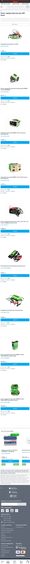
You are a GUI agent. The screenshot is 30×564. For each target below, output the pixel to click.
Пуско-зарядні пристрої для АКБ (18, 10)
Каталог (3, 527)
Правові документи (5, 550)
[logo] (3, 6)
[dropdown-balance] (27, 561)
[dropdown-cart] (21, 561)
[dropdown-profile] (14, 561)
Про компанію (4, 545)
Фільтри (16, 24)
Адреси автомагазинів (9, 522)
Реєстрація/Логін (19, 527)
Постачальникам (5, 552)
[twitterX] (16, 510)
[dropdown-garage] (8, 561)
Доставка (3, 535)
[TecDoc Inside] (21, 548)
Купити (15, 53)
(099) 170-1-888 (7, 518)
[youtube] (11, 510)
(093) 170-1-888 (7, 520)
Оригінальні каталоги (6, 532)
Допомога (3, 539)
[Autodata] (21, 555)
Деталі (15, 2)
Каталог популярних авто (7, 528)
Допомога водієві (6, 10)
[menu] (2, 561)
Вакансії (3, 555)
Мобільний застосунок (6, 540)
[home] (1, 10)
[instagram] (7, 510)
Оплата (2, 534)
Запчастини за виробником (7, 530)
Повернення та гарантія (6, 537)
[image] (15, 34)
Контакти (3, 549)
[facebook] (2, 510)
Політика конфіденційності (7, 547)
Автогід (2, 554)
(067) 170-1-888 (7, 516)
